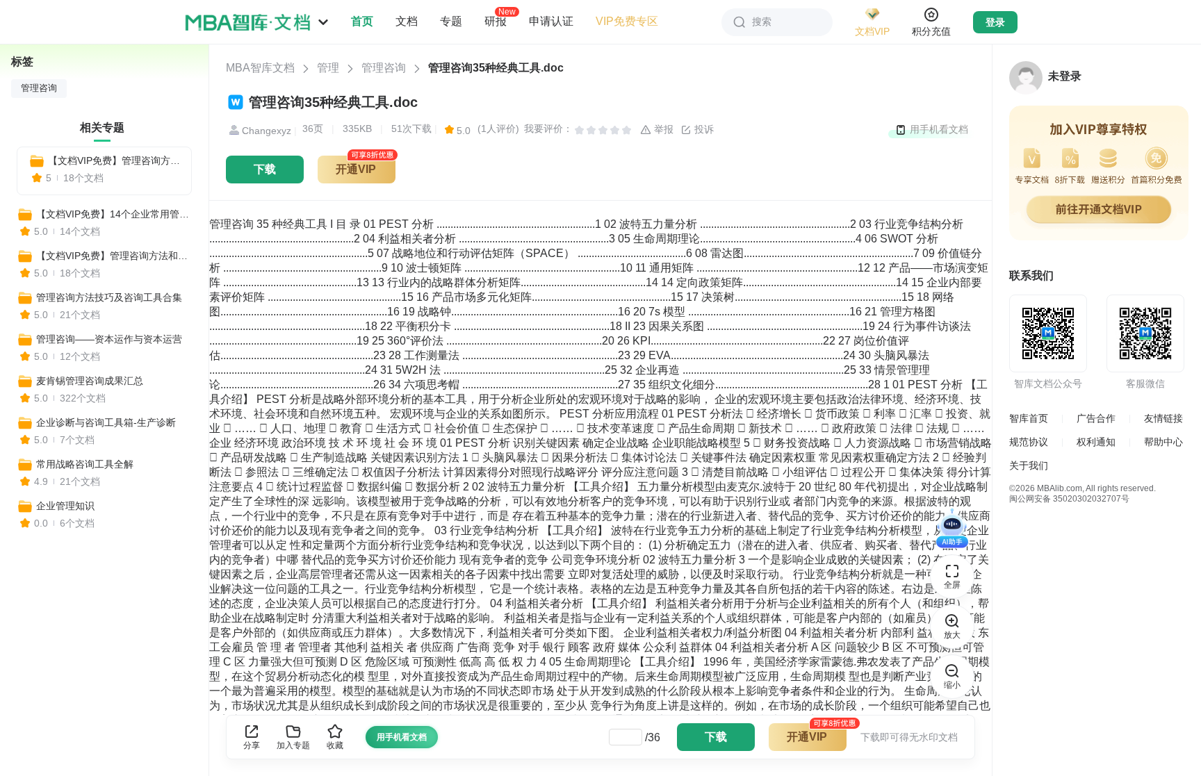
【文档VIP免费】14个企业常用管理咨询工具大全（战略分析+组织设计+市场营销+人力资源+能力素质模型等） (116, 214)
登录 (995, 22)
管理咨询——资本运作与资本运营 (109, 339)
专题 (451, 21)
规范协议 (1028, 441)
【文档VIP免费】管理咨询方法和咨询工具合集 (114, 160)
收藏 (335, 745)
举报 (662, 129)
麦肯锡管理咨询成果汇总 (89, 380)
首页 (362, 21)
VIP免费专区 (627, 21)
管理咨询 (383, 68)
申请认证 (551, 21)
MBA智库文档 (260, 68)
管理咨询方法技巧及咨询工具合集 (109, 297)
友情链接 (1163, 418)
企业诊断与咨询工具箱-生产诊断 (106, 422)
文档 (406, 21)
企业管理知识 (65, 505)
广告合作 (1096, 418)
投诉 (703, 129)
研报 (495, 21)
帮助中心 (1163, 441)
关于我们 (1028, 465)
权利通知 (1096, 441)
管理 (328, 68)
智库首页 (1028, 418)
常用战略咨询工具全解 (84, 464)
